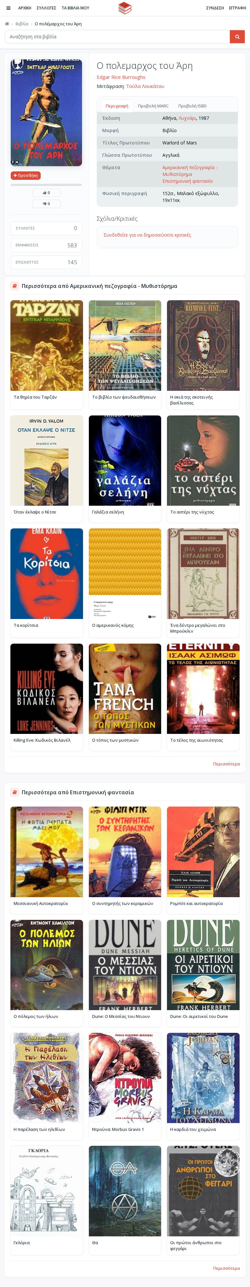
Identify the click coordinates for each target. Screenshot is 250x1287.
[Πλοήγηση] (8, 8)
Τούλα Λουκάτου (145, 86)
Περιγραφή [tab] (117, 106)
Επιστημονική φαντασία (187, 181)
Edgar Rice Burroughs (121, 77)
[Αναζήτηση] (237, 36)
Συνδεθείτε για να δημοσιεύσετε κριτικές (147, 235)
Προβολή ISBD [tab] (192, 106)
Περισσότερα (226, 764)
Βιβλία (22, 24)
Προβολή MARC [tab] (153, 106)
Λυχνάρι (187, 118)
